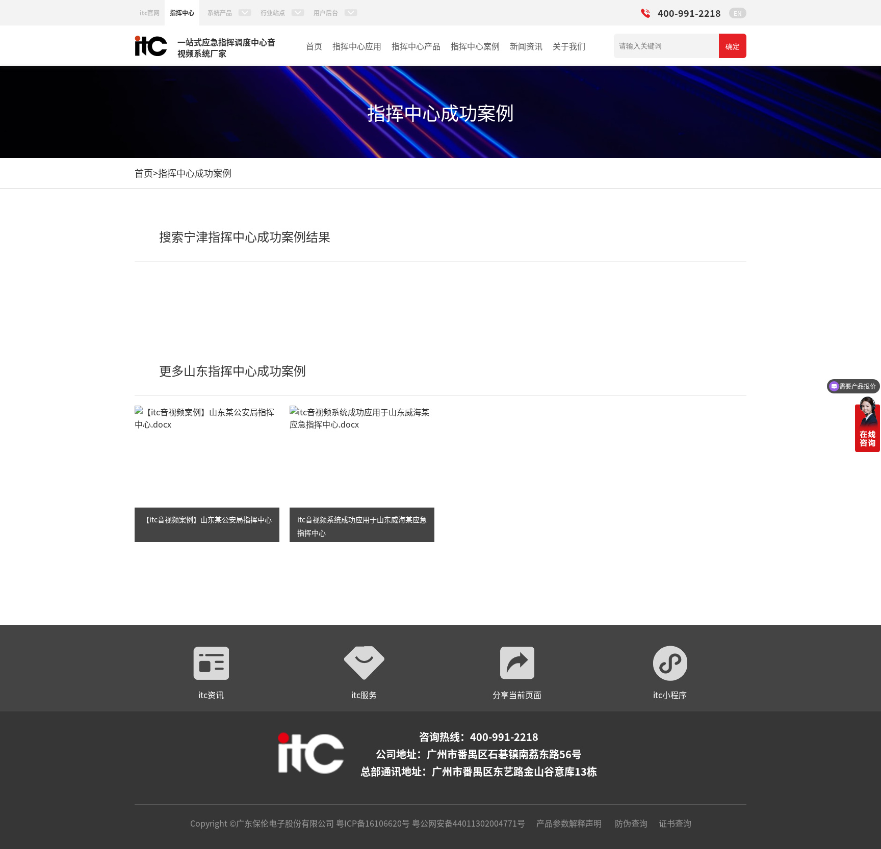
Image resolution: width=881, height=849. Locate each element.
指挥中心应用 (356, 46)
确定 (732, 46)
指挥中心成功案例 (194, 172)
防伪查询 (631, 823)
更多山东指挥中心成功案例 (232, 370)
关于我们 (569, 46)
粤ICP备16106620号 (372, 823)
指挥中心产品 (416, 46)
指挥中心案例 (475, 46)
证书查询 (675, 823)
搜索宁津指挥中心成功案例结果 (244, 236)
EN (738, 13)
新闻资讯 (526, 46)
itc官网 (150, 12)
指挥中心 (182, 12)
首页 (314, 46)
